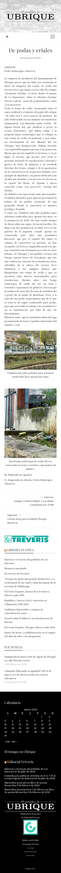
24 (5, 732)
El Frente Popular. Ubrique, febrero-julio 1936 (29, 627)
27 (27, 732)
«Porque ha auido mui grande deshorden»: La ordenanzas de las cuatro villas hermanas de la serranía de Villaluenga (30, 583)
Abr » (14, 741)
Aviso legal (30, 848)
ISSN (24, 840)
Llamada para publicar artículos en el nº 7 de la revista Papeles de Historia (30, 777)
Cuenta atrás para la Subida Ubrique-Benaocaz (27, 519)
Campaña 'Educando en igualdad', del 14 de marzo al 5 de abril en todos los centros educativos (27, 675)
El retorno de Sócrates (16, 573)
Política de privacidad (30, 851)
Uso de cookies (30, 855)
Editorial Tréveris (20, 762)
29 (42, 732)
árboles (28, 480)
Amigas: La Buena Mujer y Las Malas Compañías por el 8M (34, 501)
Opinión (27, 475)
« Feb (7, 741)
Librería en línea (20, 550)
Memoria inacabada (15, 568)
